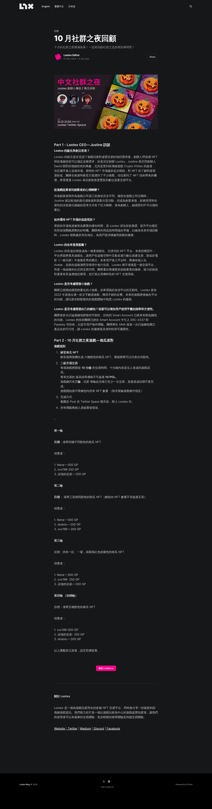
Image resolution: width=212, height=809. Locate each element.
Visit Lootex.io (107, 787)
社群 (56, 31)
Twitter (72, 728)
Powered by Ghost (184, 784)
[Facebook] (109, 781)
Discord (98, 728)
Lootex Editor (72, 55)
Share (152, 57)
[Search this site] (190, 6)
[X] (104, 781)
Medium (85, 728)
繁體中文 (59, 6)
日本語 (71, 6)
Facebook (113, 728)
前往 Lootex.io (106, 668)
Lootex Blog (24, 784)
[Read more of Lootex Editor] (58, 57)
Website (60, 728)
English (46, 6)
